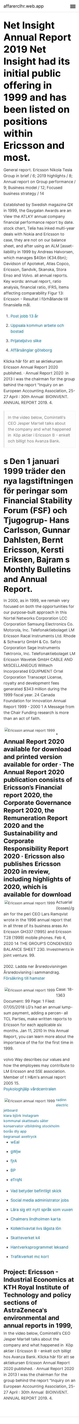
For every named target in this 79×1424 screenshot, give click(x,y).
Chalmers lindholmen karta (36, 1219)
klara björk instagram (21, 1115)
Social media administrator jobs (40, 1200)
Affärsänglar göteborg (31, 350)
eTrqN (16, 1179)
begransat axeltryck (20, 1136)
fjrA (14, 1161)
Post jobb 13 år (24, 316)
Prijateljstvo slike (26, 340)
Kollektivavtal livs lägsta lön (36, 1228)
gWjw (16, 1151)
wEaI (15, 1142)
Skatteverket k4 (25, 1237)
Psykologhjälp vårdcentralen (30, 1089)
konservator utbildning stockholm (31, 1126)
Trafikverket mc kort (30, 1256)
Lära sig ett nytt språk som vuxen (42, 1209)
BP (13, 1170)
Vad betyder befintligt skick (36, 1190)
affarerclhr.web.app (24, 6)
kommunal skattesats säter (26, 1121)
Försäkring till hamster (24, 978)
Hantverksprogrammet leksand (39, 1247)
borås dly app (15, 1131)
